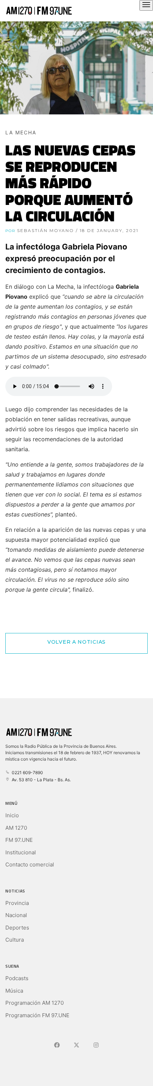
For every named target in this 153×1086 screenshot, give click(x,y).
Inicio (12, 815)
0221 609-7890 (26, 772)
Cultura (14, 939)
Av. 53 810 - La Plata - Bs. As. (40, 779)
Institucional (20, 852)
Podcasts (16, 978)
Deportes (17, 927)
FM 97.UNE (19, 840)
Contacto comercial (29, 864)
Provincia (17, 903)
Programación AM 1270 (34, 1002)
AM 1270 (16, 827)
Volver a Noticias (76, 642)
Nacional (16, 915)
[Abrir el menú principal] (146, 5)
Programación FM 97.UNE (37, 1015)
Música (14, 990)
